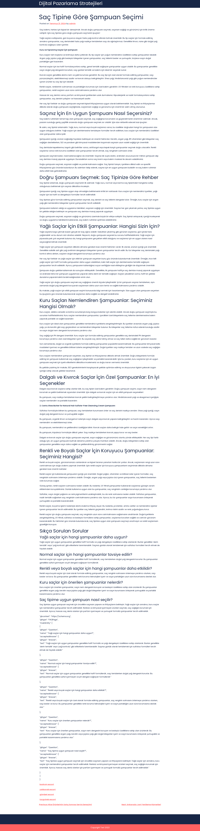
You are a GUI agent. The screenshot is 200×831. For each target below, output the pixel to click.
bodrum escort (47, 784)
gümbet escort (47, 794)
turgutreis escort (48, 799)
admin (72, 23)
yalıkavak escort (48, 789)
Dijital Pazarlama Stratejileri (70, 3)
